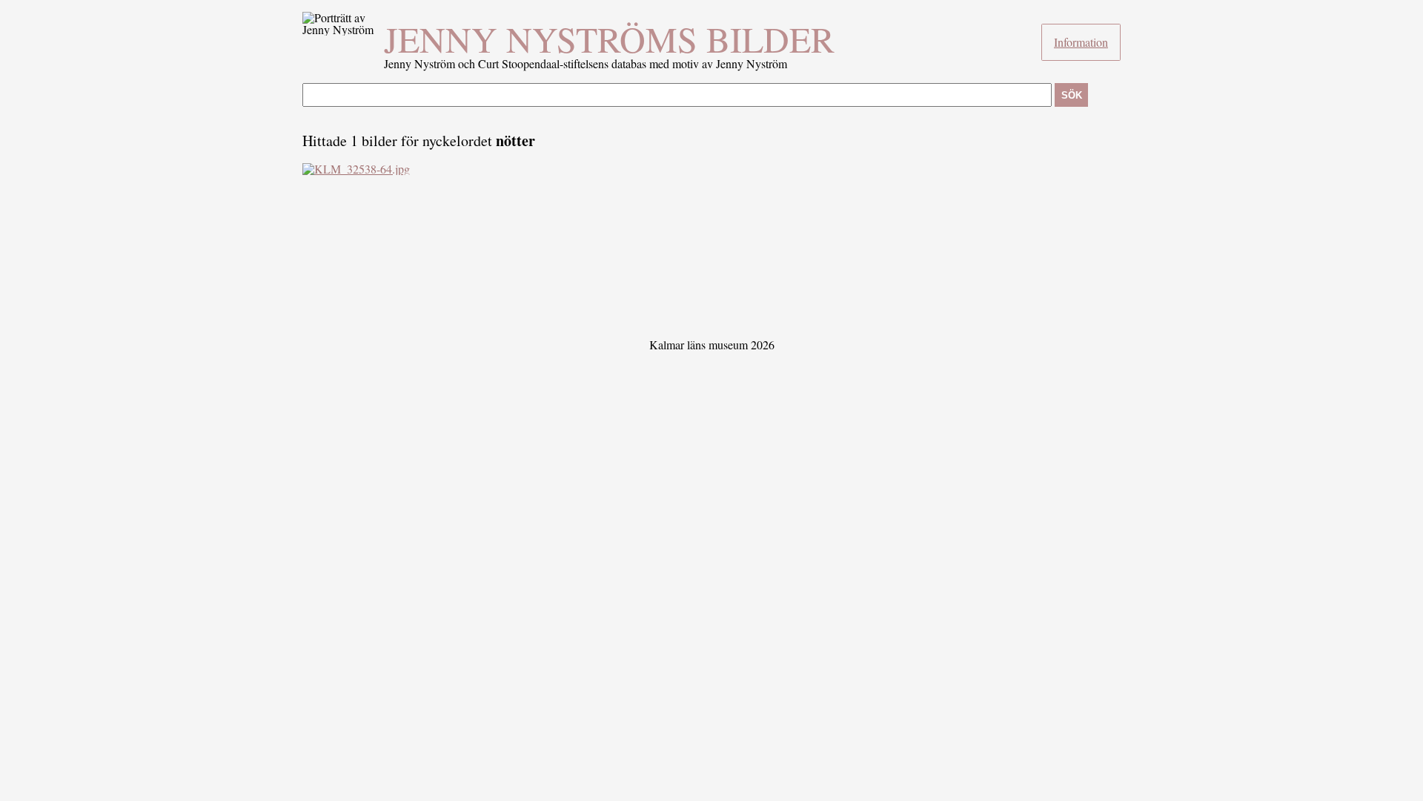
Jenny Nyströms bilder (609, 38)
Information (1081, 42)
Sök (1071, 95)
